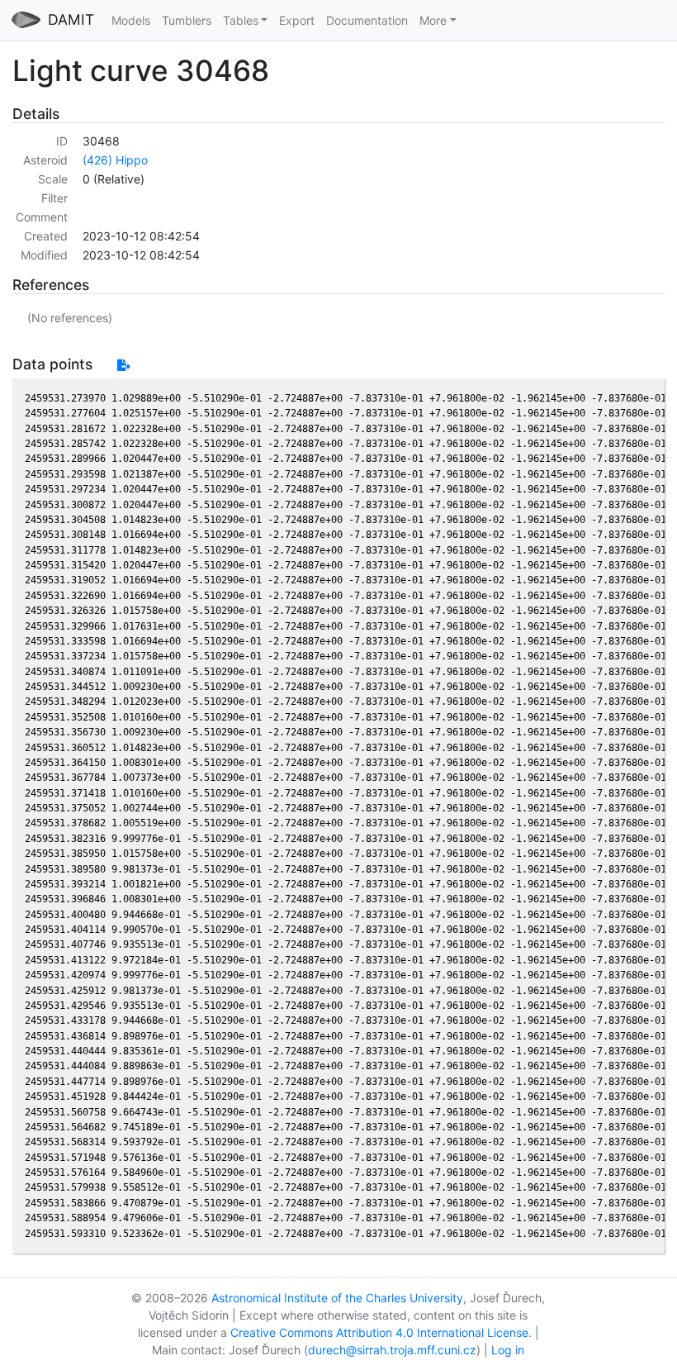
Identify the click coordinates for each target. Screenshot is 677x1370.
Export (297, 20)
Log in (507, 1350)
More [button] (433, 20)
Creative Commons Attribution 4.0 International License (379, 1332)
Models (130, 20)
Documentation (367, 20)
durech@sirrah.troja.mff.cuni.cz (392, 1350)
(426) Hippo (115, 160)
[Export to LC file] (123, 365)
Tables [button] (240, 20)
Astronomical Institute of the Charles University (337, 1298)
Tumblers (186, 20)
